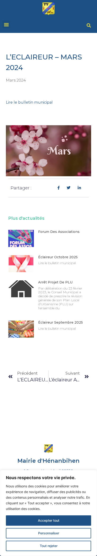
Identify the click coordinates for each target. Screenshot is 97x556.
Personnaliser (48, 533)
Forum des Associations (59, 232)
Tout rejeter (48, 546)
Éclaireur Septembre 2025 (60, 322)
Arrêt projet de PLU (55, 282)
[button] (6, 24)
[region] (48, 513)
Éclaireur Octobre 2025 (58, 257)
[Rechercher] (89, 25)
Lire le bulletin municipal (29, 102)
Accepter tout (48, 520)
